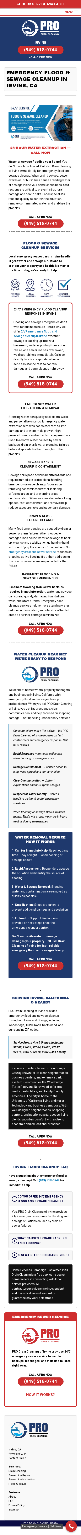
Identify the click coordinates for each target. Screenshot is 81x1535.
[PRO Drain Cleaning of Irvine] (40, 28)
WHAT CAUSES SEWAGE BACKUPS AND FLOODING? (42, 1240)
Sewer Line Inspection (22, 1479)
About (12, 1496)
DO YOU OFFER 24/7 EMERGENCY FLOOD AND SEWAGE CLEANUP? (40, 1199)
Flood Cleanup (17, 1483)
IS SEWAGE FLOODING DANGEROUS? (43, 1255)
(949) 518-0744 (49, 1180)
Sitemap (14, 1509)
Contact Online (17, 1458)
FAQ (11, 1501)
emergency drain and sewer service (32, 552)
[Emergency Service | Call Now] (71, 1526)
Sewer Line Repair (19, 1475)
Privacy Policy (17, 1505)
